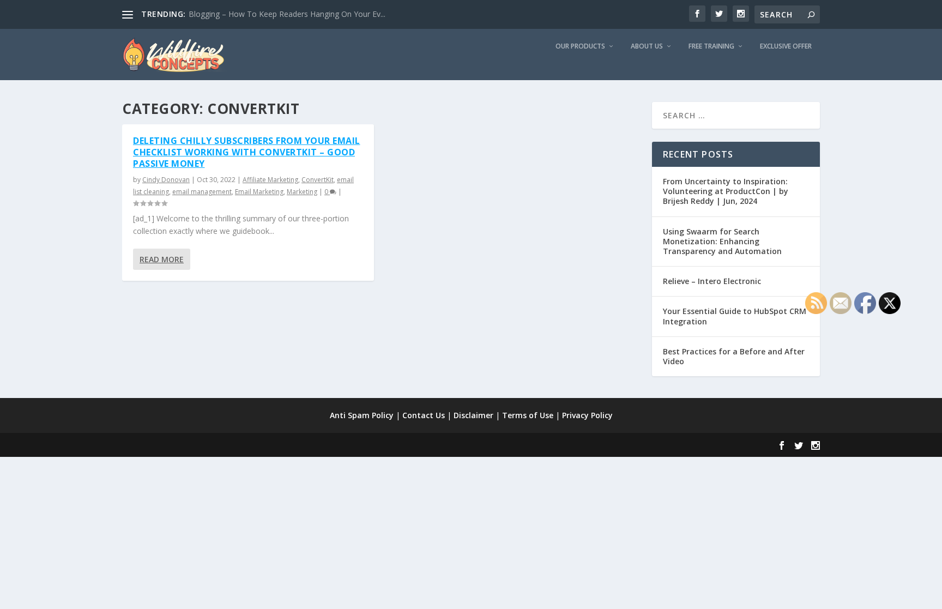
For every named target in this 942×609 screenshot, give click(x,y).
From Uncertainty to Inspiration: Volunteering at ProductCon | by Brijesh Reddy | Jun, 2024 (725, 191)
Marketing (302, 191)
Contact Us (423, 415)
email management (202, 191)
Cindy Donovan (166, 179)
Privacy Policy (587, 415)
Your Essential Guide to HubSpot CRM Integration (734, 316)
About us (647, 46)
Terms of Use (527, 415)
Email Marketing (259, 191)
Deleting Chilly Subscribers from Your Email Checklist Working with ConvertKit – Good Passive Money (246, 152)
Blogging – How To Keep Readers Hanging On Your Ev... (287, 14)
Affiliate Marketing (270, 179)
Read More (162, 259)
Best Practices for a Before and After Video (734, 356)
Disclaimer (473, 415)
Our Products (580, 46)
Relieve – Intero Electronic (712, 281)
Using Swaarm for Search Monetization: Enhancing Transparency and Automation (722, 241)
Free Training (711, 46)
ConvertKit (317, 179)
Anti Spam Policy (362, 415)
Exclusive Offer (786, 46)
